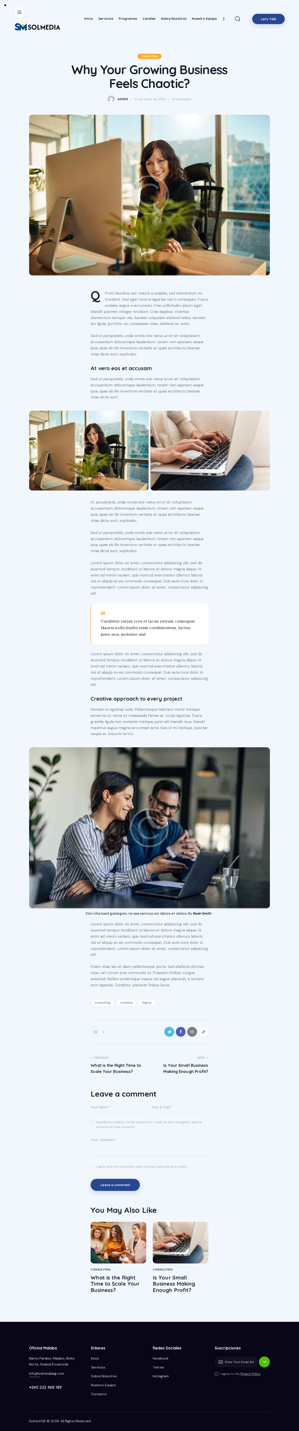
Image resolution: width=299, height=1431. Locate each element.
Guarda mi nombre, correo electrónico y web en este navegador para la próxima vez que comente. (149, 1124)
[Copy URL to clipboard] (203, 1032)
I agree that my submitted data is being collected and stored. (141, 1167)
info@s (34, 1373)
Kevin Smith (202, 913)
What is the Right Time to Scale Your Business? (115, 1283)
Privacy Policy (250, 1374)
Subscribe (264, 1363)
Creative (126, 1002)
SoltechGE (37, 1421)
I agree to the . (240, 1374)
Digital (146, 1002)
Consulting (149, 56)
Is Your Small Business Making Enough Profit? (174, 1283)
